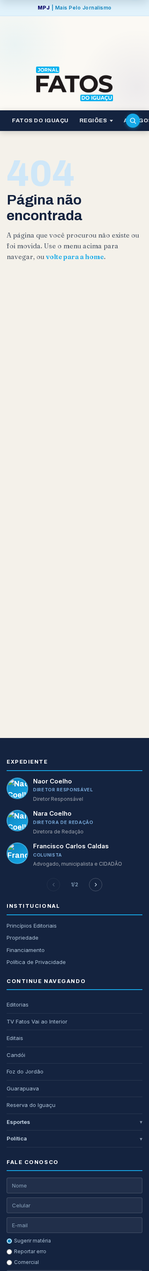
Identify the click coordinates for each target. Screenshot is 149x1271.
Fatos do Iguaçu (40, 120)
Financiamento (26, 950)
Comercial (26, 1262)
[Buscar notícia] (133, 121)
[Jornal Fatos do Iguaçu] (74, 84)
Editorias (18, 1004)
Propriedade (22, 937)
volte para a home (75, 256)
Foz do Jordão (25, 1071)
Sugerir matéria (32, 1241)
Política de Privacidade (36, 962)
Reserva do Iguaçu (31, 1105)
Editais (15, 1038)
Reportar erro (30, 1251)
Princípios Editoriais (32, 925)
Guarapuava (23, 1088)
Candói (16, 1055)
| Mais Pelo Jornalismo (75, 8)
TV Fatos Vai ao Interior (37, 1021)
